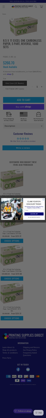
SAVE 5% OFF (34, 214)
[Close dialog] (43, 199)
